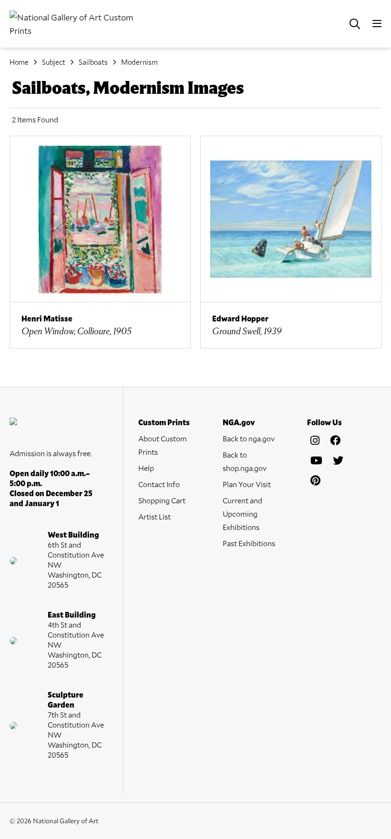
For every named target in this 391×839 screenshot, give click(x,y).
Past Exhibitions (249, 543)
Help (146, 468)
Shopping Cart (161, 500)
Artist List (154, 516)
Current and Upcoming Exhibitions (242, 513)
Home (19, 62)
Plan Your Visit (247, 484)
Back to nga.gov (249, 438)
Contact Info (159, 484)
